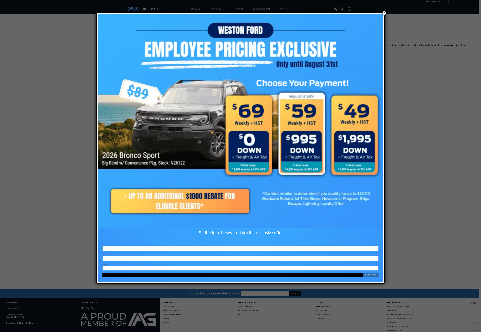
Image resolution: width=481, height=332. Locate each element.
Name (105, 245)
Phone (105, 254)
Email (105, 264)
